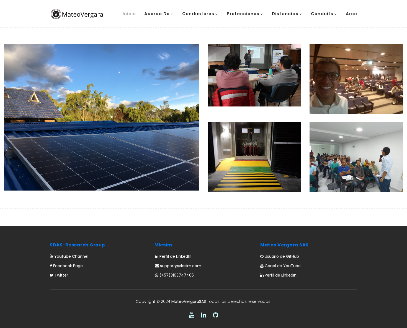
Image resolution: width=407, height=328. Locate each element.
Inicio (129, 14)
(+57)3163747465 (176, 275)
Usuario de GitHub (281, 256)
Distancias (285, 14)
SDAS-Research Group (77, 245)
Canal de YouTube (282, 266)
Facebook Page (67, 266)
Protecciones (243, 14)
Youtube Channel (70, 256)
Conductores (198, 14)
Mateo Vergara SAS (284, 245)
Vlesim (163, 245)
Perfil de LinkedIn (174, 256)
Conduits (322, 14)
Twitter (60, 275)
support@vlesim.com (180, 266)
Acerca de (157, 14)
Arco (351, 14)
